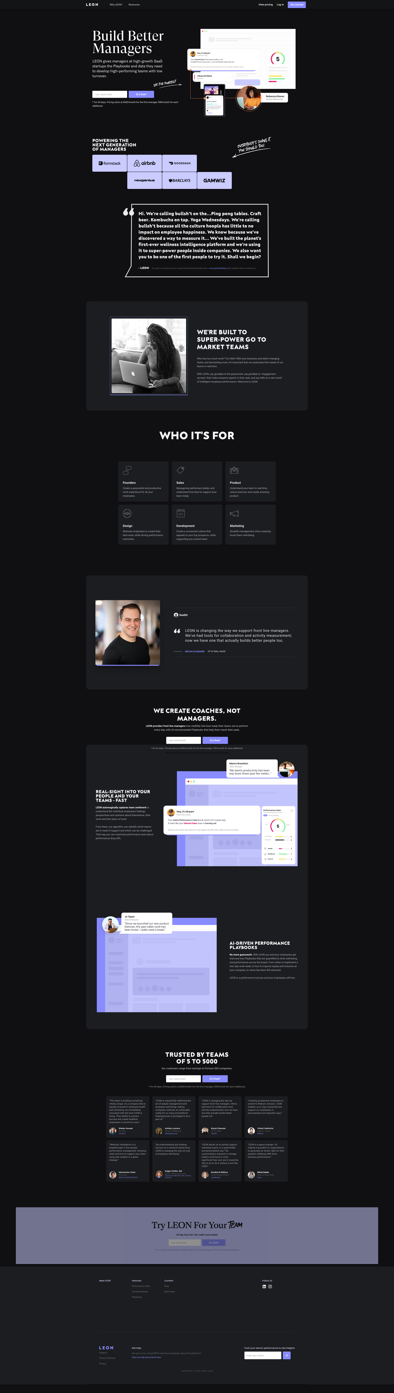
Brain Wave (169, 1292)
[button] (117, 4)
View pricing (266, 4)
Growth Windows (140, 1292)
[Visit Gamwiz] (214, 180)
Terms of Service (107, 1358)
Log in (280, 4)
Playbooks (137, 1297)
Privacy (102, 1363)
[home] (94, 4)
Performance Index (141, 1286)
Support (103, 1353)
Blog (166, 1286)
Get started (296, 4)
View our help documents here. (146, 1357)
